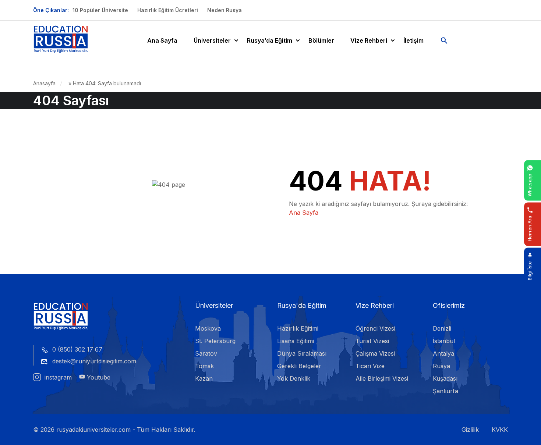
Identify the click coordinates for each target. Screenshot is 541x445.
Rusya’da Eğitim (269, 40)
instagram (57, 377)
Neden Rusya (224, 10)
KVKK (500, 429)
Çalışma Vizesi (375, 353)
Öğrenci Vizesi (375, 328)
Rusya (441, 366)
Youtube (97, 377)
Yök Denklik (293, 378)
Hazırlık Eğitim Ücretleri (167, 10)
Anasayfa (44, 83)
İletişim (413, 40)
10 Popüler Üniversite (100, 10)
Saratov (206, 353)
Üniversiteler (212, 40)
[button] (444, 40)
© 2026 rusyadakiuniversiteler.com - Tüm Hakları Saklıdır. (114, 429)
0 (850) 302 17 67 (77, 349)
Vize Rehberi (368, 40)
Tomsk (204, 366)
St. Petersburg (215, 341)
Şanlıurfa (445, 391)
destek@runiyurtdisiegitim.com (94, 361)
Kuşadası (445, 378)
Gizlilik (470, 429)
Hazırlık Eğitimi (297, 328)
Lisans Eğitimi (295, 341)
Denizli (442, 328)
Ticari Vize (370, 366)
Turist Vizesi (372, 341)
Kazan (204, 378)
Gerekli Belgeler (299, 366)
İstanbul (444, 341)
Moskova (208, 328)
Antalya (443, 353)
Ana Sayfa (162, 40)
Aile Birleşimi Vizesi (382, 378)
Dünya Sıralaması (301, 353)
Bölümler (321, 40)
